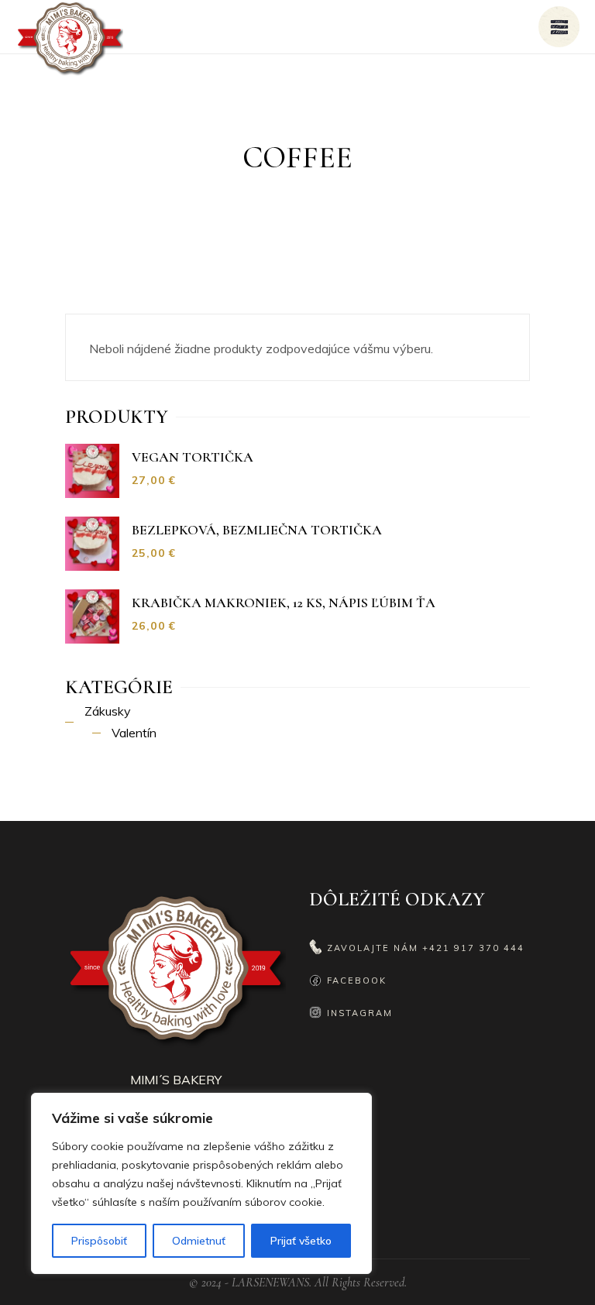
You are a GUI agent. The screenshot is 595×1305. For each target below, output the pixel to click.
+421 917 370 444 (473, 948)
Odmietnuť (198, 1241)
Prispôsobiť (99, 1241)
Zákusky (107, 711)
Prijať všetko (301, 1241)
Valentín (134, 732)
